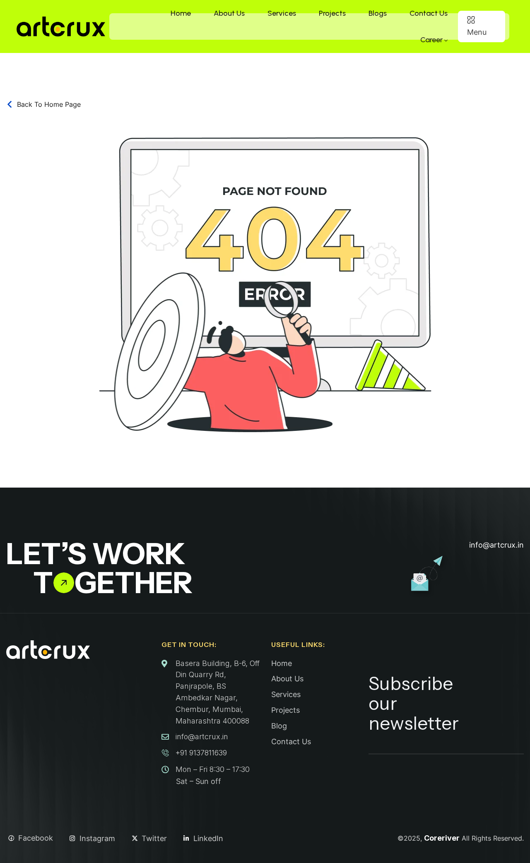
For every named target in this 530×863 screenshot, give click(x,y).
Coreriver (442, 838)
